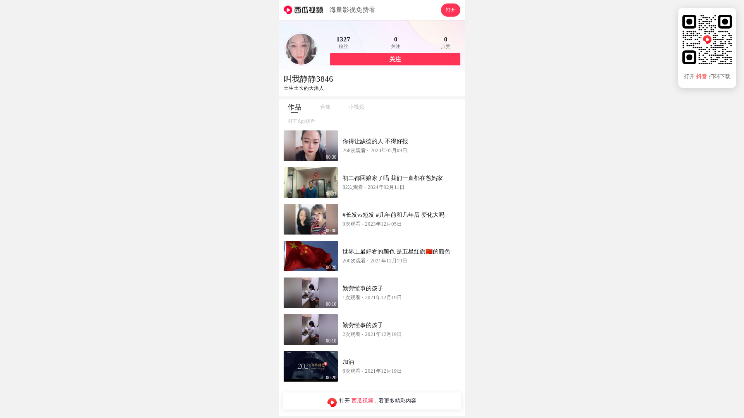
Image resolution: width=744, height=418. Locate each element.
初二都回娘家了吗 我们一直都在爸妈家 (393, 178)
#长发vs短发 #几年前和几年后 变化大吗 (393, 215)
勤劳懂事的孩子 (363, 288)
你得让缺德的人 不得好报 (375, 141)
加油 (348, 362)
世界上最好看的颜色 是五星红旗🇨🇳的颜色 (396, 251)
